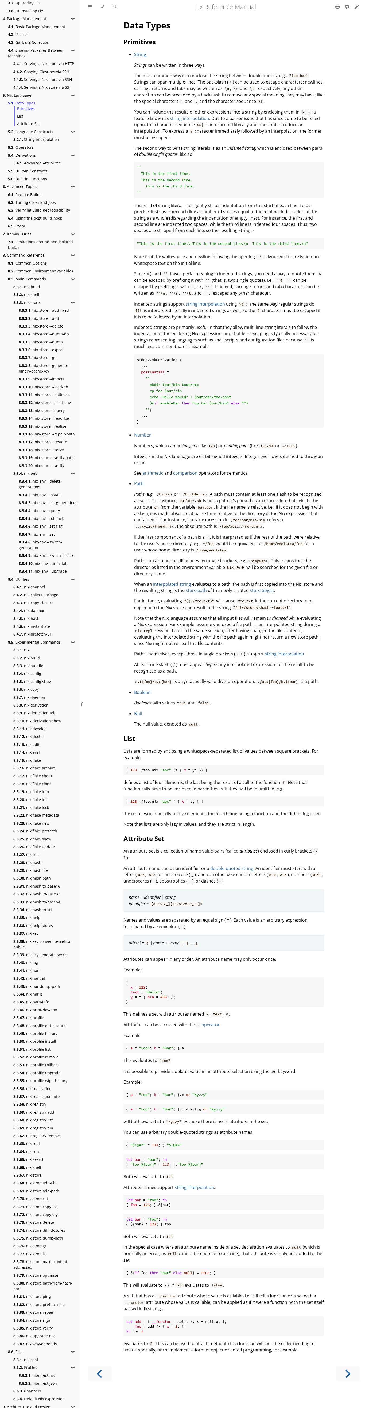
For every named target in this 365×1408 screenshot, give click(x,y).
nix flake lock (31, 807)
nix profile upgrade (36, 1072)
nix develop (30, 728)
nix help (27, 917)
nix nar (26, 970)
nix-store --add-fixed (44, 310)
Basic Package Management (36, 26)
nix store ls (29, 1253)
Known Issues (17, 233)
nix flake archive (34, 768)
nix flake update (34, 846)
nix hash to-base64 (36, 901)
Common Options (27, 263)
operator (208, 1025)
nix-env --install (39, 494)
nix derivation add (35, 712)
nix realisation (32, 1088)
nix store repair (33, 1312)
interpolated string (172, 584)
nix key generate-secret (40, 954)
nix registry (29, 1104)
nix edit (26, 744)
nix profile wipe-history (40, 1080)
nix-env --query (39, 510)
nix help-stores (33, 925)
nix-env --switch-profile (46, 555)
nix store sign (31, 1320)
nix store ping (32, 1296)
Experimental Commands (34, 642)
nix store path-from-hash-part (42, 1286)
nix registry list (33, 1119)
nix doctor (28, 736)
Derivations (22, 155)
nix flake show (32, 839)
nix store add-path (36, 1190)
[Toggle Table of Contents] (90, 6)
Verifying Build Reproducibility (39, 210)
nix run (26, 1151)
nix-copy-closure (33, 602)
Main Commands (27, 278)
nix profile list (32, 1049)
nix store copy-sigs (36, 1214)
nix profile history (35, 1033)
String (140, 54)
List (20, 116)
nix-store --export (41, 349)
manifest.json (38, 1383)
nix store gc (30, 1245)
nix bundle (28, 665)
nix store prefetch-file (39, 1304)
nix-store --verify (41, 465)
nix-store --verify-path (46, 457)
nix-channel (29, 587)
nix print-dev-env (35, 1009)
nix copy (26, 689)
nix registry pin (33, 1128)
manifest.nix (37, 1375)
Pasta (16, 225)
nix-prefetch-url (32, 634)
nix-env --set (37, 534)
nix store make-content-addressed (41, 1264)
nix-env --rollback (41, 518)
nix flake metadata (36, 815)
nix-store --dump (41, 341)
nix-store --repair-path (47, 434)
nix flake (27, 760)
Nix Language (17, 95)
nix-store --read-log (44, 418)
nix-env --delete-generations (40, 484)
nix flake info (31, 791)
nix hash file (30, 870)
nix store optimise (35, 1275)
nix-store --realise (42, 426)
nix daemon (29, 697)
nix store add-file (34, 1182)
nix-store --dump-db (44, 333)
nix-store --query (42, 410)
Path (138, 483)
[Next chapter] (348, 1373)
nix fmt (26, 854)
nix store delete (33, 1222)
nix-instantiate (31, 626)
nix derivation (31, 705)
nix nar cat (29, 978)
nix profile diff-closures (40, 1025)
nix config (27, 673)
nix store (27, 1175)
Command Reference (24, 255)
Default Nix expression (39, 1398)
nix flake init (30, 799)
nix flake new (31, 823)
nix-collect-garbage (35, 594)
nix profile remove (36, 1057)
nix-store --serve (41, 449)
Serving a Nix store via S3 (41, 87)
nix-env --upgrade (43, 571)
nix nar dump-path (36, 986)
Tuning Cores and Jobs (32, 202)
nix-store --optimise (44, 394)
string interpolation (189, 118)
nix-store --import (41, 378)
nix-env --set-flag (41, 526)
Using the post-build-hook (35, 218)
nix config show (32, 681)
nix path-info (31, 1001)
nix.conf (25, 1359)
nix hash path (32, 878)
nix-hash (26, 618)
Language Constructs (30, 131)
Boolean (142, 692)
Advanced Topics (20, 186)
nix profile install (34, 1041)
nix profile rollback (36, 1064)
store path (196, 590)
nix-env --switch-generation (40, 544)
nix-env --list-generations (48, 502)
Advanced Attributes (37, 163)
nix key (25, 933)
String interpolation (36, 139)
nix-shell (26, 294)
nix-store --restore (43, 441)
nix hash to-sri (32, 909)
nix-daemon (29, 610)
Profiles (18, 34)
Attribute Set (28, 123)
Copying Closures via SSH (41, 71)
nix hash (27, 862)
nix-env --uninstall (43, 563)
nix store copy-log (35, 1206)
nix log (25, 962)
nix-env (25, 473)
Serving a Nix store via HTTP (43, 63)
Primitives (26, 108)
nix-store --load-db (43, 386)
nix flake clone (32, 783)
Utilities (18, 579)
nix (21, 649)
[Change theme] (102, 6)
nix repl (26, 1143)
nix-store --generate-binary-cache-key (44, 368)
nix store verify (33, 1328)
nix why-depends (35, 1343)
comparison (185, 473)
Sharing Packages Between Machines (35, 53)
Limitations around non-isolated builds (40, 244)
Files (16, 1351)
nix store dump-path (38, 1238)
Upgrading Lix (24, 2)
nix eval (26, 752)
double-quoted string (231, 868)
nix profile (28, 1017)
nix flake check (32, 775)
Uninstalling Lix (25, 10)
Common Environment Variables (40, 270)
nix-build (26, 286)
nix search (29, 1159)
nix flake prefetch (35, 830)
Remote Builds (24, 194)
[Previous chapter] (100, 1373)
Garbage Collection (28, 42)
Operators (21, 147)
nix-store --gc (37, 357)
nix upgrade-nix (34, 1335)
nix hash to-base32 (36, 893)
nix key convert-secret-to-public (42, 944)
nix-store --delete (41, 326)
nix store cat (30, 1198)
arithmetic (152, 473)
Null (138, 713)
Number (142, 435)
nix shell (27, 1167)
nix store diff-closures (39, 1230)
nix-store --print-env (45, 402)
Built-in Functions (27, 178)
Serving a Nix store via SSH (42, 79)
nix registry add (33, 1112)
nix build (26, 657)
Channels (27, 1391)
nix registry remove (37, 1135)
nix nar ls (28, 994)
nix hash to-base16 (36, 886)
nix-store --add (39, 318)
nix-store (26, 302)
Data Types (21, 103)
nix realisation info (36, 1096)
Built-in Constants (28, 171)
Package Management (24, 18)
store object (262, 590)
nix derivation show (37, 720)
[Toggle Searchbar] (114, 6)
